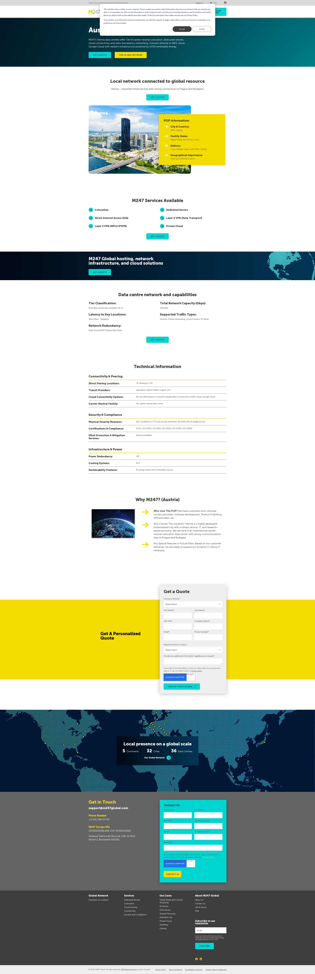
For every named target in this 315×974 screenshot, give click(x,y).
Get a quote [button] (100, 55)
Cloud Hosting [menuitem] (130, 907)
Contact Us (199, 3)
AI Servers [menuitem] (164, 906)
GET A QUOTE (157, 97)
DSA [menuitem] (197, 911)
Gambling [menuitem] (164, 925)
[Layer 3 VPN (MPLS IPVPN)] (122, 226)
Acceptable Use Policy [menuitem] (194, 970)
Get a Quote (100, 272)
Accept (182, 29)
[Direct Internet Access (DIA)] (122, 218)
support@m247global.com (108, 808)
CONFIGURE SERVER (215, 12)
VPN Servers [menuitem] (165, 910)
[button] (225, 2)
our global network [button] (130, 55)
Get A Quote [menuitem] (200, 907)
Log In (215, 3)
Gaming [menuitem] (163, 928)
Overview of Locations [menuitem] (99, 900)
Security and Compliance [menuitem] (135, 914)
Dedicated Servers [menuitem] (132, 900)
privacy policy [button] (196, 671)
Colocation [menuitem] (129, 903)
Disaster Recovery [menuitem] (167, 913)
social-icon (196, 959)
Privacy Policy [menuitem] (160, 970)
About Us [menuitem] (199, 900)
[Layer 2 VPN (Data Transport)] (193, 218)
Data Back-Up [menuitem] (166, 917)
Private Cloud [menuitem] (166, 921)
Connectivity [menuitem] (129, 911)
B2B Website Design (129, 969)
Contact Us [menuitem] (200, 903)
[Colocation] (122, 210)
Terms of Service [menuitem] (175, 970)
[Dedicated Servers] (193, 210)
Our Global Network (154, 758)
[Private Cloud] (193, 226)
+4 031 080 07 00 (99, 819)
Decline (202, 29)
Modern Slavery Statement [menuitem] (216, 970)
